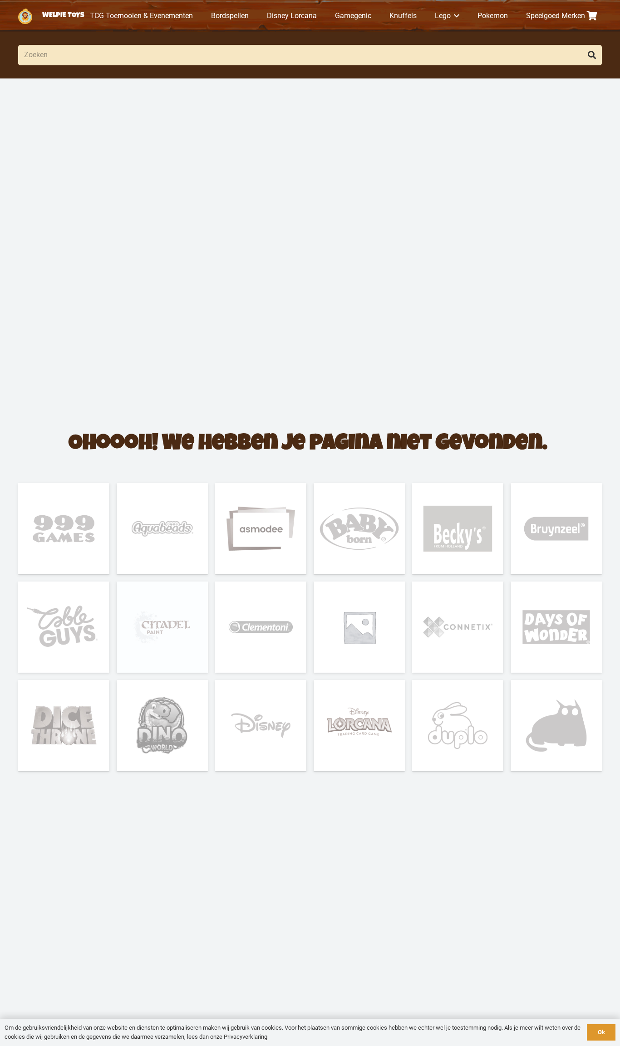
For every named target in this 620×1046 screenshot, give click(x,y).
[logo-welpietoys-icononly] (25, 16)
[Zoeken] (591, 55)
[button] (455, 16)
